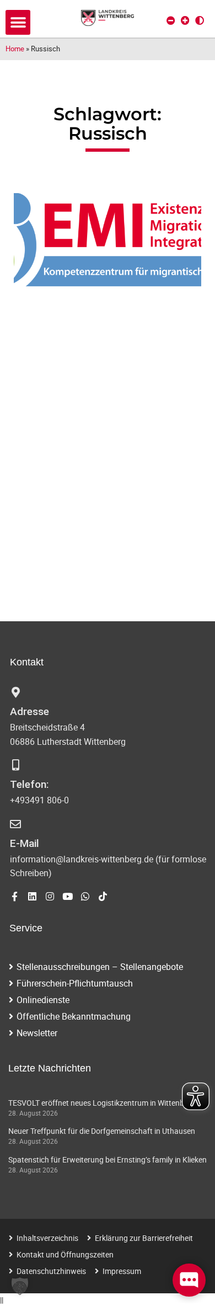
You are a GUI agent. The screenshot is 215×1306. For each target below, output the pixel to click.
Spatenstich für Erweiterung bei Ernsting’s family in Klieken (107, 1159)
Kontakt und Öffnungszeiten (65, 1254)
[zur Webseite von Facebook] (14, 896)
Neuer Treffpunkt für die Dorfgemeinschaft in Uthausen (101, 1131)
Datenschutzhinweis (51, 1271)
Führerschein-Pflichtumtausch (75, 983)
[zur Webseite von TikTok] (103, 896)
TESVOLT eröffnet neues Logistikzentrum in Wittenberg (101, 1102)
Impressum (122, 1271)
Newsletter (37, 1033)
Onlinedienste (43, 1000)
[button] (18, 22)
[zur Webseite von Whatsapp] (85, 896)
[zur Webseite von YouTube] (67, 896)
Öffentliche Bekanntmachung (74, 1016)
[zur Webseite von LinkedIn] (32, 896)
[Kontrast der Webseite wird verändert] (199, 20)
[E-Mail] (15, 824)
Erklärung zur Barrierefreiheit (144, 1238)
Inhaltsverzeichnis (47, 1238)
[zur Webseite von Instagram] (50, 896)
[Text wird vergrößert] (185, 20)
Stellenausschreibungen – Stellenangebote (100, 967)
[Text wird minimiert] (170, 20)
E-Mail (24, 843)
